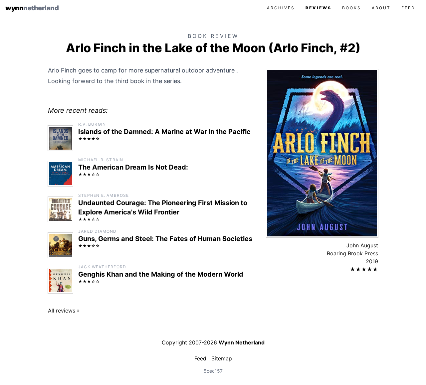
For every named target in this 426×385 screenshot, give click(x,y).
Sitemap (221, 358)
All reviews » (64, 310)
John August (362, 245)
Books (351, 7)
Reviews (318, 7)
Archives (281, 7)
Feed (408, 7)
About (381, 7)
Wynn (32, 8)
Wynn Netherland (242, 342)
